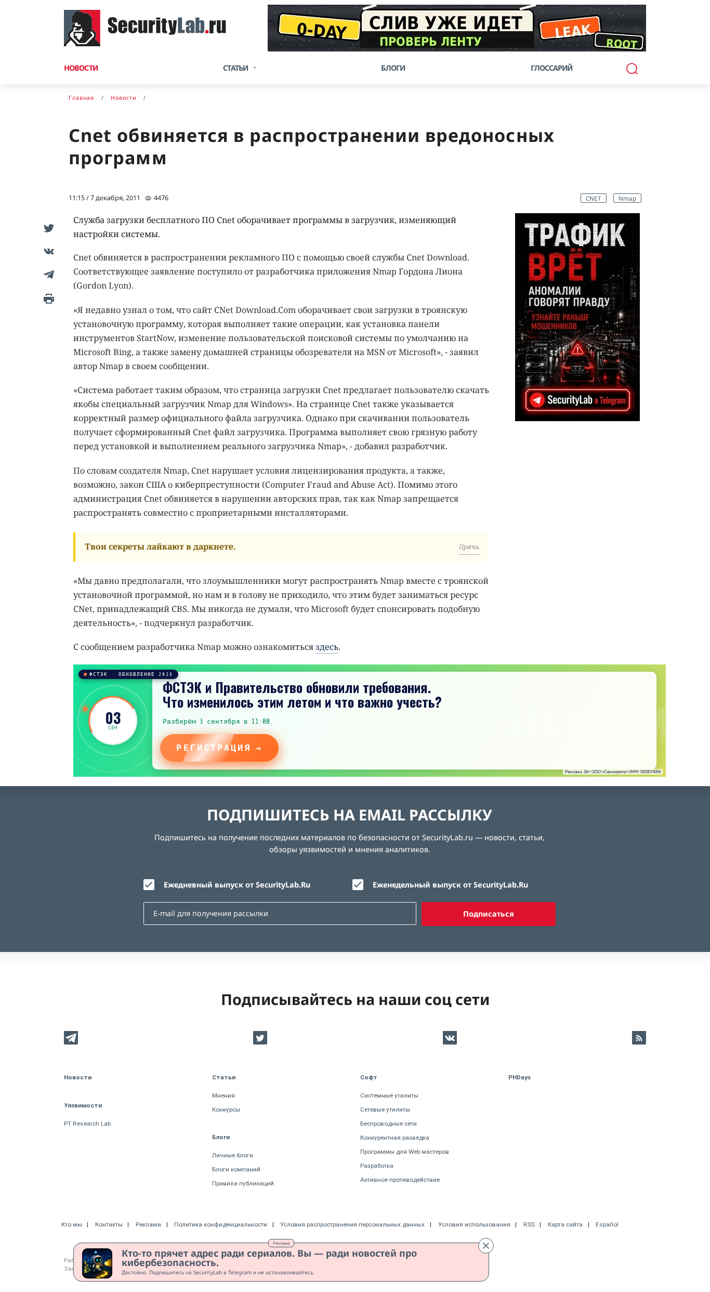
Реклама (281, 1243)
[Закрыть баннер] (486, 1246)
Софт (368, 1077)
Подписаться (488, 914)
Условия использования (474, 1224)
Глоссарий (552, 68)
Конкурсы (226, 1109)
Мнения (223, 1095)
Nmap (627, 198)
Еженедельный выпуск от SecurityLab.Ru (450, 885)
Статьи (223, 1077)
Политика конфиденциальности (220, 1224)
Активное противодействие (400, 1179)
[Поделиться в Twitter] (47, 227)
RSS (529, 1224)
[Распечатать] (47, 298)
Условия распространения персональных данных (352, 1224)
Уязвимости (83, 1105)
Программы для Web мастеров (404, 1151)
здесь (326, 646)
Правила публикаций (243, 1183)
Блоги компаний (236, 1169)
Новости (81, 68)
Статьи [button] (235, 68)
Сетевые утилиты (385, 1109)
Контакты (109, 1224)
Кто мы (71, 1224)
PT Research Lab (87, 1123)
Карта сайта (565, 1224)
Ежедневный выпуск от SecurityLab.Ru (237, 885)
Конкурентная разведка (394, 1137)
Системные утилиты (389, 1095)
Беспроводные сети (388, 1123)
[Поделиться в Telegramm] (47, 274)
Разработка (376, 1165)
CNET (593, 198)
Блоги (393, 68)
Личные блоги (232, 1155)
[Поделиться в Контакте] (47, 251)
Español (607, 1224)
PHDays (519, 1077)
